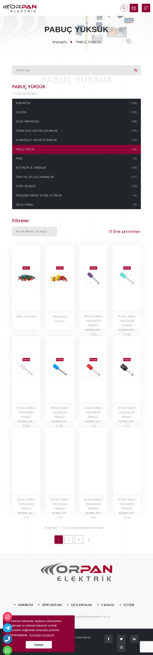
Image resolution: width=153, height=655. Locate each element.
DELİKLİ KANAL (76, 204)
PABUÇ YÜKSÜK (76, 149)
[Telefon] (7, 639)
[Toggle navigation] (146, 8)
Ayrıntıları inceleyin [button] (41, 635)
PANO (76, 158)
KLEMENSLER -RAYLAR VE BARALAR (76, 140)
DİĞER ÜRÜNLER (76, 186)
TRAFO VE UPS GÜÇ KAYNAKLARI (76, 177)
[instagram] (7, 616)
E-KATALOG (107, 605)
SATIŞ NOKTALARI (81, 605)
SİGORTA (76, 112)
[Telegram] (7, 628)
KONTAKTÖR (76, 103)
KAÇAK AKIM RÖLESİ (76, 121)
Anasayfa (59, 42)
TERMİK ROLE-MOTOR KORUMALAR (76, 131)
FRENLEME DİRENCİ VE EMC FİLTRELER (76, 195)
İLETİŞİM (129, 605)
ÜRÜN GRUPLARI (52, 605)
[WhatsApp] (7, 650)
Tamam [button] (38, 644)
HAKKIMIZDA (25, 605)
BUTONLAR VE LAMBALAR (76, 167)
